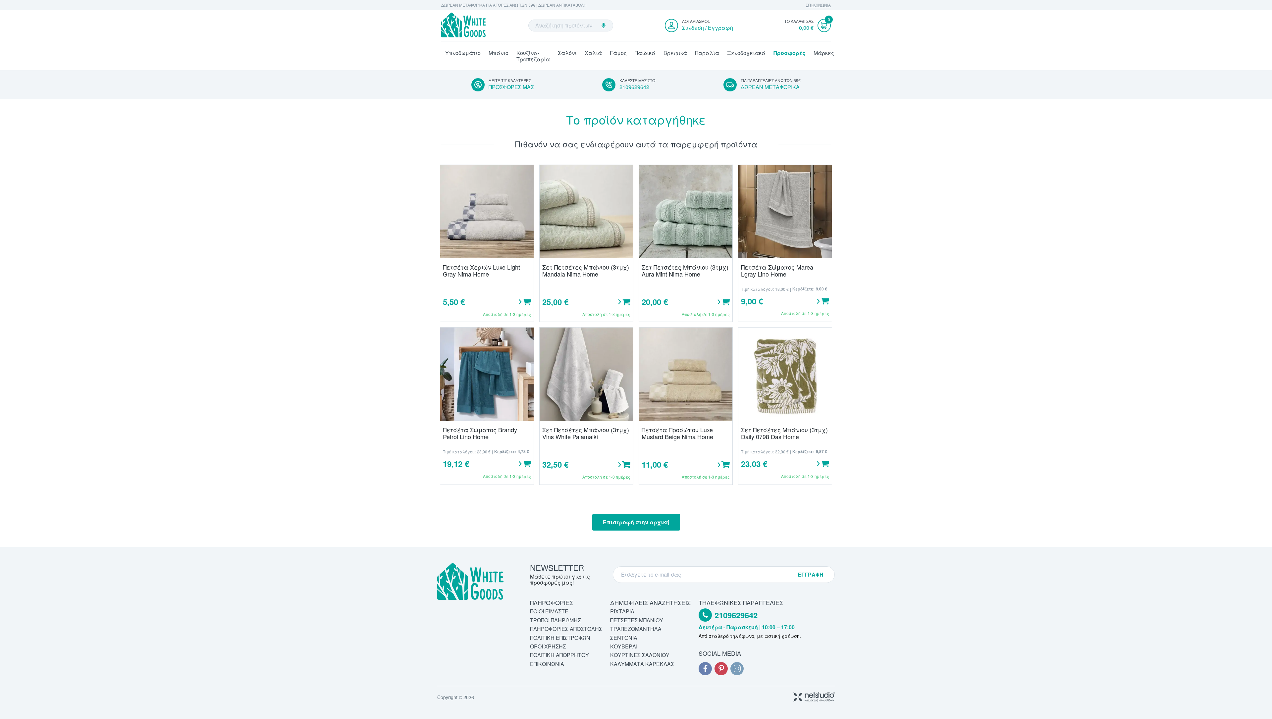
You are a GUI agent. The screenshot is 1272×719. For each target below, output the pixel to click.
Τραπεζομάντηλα (636, 629)
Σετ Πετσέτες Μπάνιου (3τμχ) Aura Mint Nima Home (685, 270)
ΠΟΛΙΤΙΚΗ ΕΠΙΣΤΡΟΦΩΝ (560, 638)
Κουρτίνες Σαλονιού (639, 655)
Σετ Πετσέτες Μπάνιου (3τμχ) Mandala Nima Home (585, 270)
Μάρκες (824, 53)
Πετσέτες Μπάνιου (636, 620)
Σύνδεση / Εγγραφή (707, 27)
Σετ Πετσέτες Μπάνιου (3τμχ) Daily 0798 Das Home (784, 433)
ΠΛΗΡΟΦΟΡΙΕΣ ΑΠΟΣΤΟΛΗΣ (566, 629)
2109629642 (634, 87)
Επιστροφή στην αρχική (636, 522)
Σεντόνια (623, 638)
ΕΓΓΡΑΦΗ (810, 575)
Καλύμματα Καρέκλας (642, 664)
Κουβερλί (623, 646)
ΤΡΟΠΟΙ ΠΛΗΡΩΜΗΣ (555, 620)
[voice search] (603, 25)
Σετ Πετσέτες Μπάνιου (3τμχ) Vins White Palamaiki (585, 433)
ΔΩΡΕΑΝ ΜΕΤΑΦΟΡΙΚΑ (770, 87)
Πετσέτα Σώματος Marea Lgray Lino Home (777, 270)
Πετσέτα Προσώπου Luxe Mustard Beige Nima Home (677, 433)
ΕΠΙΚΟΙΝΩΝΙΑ (818, 5)
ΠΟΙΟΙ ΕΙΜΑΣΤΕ (549, 611)
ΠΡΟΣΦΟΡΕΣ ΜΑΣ (511, 87)
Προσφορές (789, 53)
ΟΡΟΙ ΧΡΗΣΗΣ (548, 646)
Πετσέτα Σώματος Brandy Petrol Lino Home (480, 433)
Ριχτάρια (622, 611)
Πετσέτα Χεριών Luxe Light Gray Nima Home (481, 270)
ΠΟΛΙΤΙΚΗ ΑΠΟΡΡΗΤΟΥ (559, 655)
